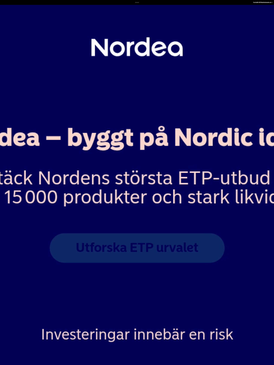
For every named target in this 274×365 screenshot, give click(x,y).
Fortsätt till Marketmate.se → (262, 2)
